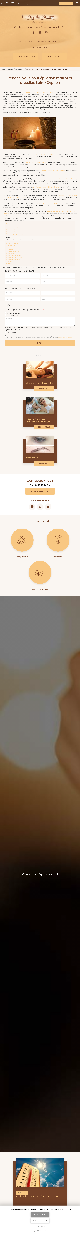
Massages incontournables (39, 383)
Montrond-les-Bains (12, 251)
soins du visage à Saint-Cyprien (52, 171)
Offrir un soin (54, 56)
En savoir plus (44, 389)
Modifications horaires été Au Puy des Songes (34, 1196)
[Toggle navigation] (77, 3)
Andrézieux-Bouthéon (13, 243)
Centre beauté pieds (12, 232)
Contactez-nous (66, 3)
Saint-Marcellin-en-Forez (14, 257)
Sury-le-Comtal (11, 261)
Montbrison (9, 249)
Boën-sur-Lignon (11, 245)
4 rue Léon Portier (40, 41)
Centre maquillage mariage (14, 234)
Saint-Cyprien (19, 69)
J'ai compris (11, 333)
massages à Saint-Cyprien (35, 162)
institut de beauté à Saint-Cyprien (46, 187)
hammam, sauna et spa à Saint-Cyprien (60, 179)
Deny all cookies (40, 1220)
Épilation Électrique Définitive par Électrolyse (38, 420)
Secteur (10, 69)
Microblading (32, 457)
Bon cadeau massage (13, 224)
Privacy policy (40, 1231)
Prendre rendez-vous (26, 56)
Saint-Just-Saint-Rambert (14, 255)
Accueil (4, 69)
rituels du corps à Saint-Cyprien (42, 154)
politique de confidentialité (65, 337)
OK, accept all (40, 1214)
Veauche (9, 263)
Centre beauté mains (12, 230)
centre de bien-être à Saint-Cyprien (39, 92)
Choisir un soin (12, 315)
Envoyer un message (40, 491)
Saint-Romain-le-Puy (13, 259)
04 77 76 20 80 (40, 47)
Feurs (8, 247)
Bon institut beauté (12, 228)
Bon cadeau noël (11, 226)
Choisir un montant (14, 313)
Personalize (40, 1227)
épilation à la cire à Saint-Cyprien (49, 203)
